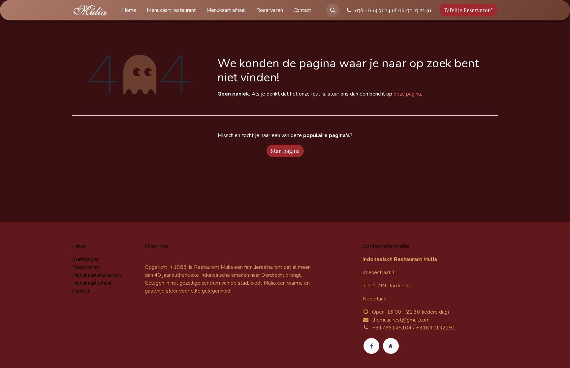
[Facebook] (371, 346)
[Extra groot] (391, 346)
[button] (333, 10)
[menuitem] (129, 10)
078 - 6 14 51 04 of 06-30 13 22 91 (392, 10)
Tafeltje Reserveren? (468, 10)
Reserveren (85, 267)
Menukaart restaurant (96, 275)
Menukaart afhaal (91, 283)
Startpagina (285, 150)
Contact (81, 291)
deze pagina (407, 94)
